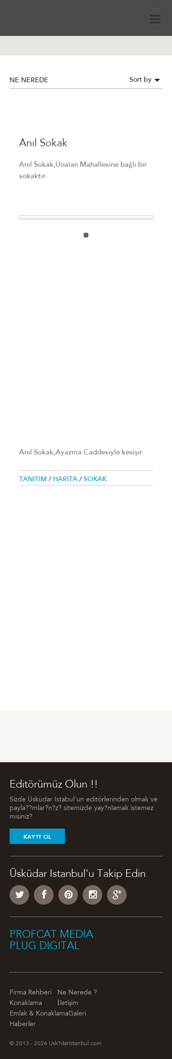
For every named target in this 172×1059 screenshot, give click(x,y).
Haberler (23, 1024)
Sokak (95, 479)
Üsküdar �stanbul (37, 16)
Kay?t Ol (37, 836)
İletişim (67, 1003)
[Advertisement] (86, 338)
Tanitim (34, 479)
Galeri (77, 1014)
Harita (66, 479)
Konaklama (26, 1003)
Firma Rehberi (31, 993)
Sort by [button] (141, 80)
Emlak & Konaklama (39, 1014)
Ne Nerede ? (77, 993)
